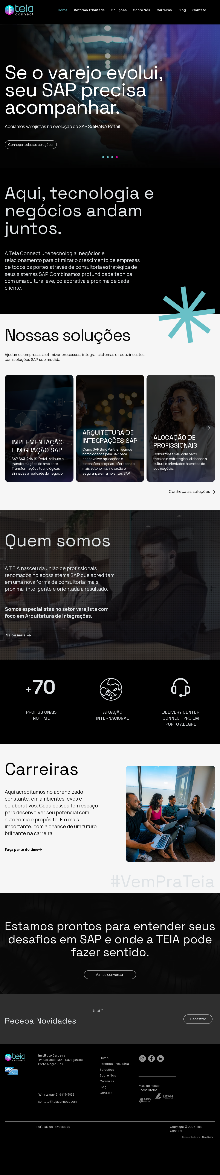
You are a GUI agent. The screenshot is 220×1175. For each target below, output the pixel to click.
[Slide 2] (108, 157)
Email (98, 1010)
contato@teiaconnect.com (57, 1101)
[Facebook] (151, 1058)
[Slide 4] (117, 157)
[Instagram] (142, 1058)
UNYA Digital (207, 1137)
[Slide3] (112, 157)
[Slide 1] (103, 157)
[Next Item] (208, 428)
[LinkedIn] (160, 1058)
